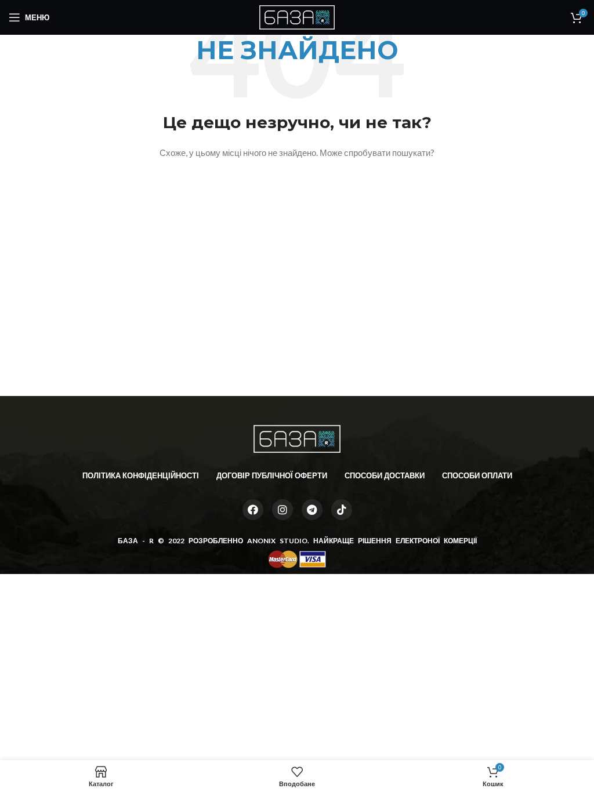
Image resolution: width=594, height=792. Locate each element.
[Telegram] (312, 509)
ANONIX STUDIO (277, 540)
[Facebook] (252, 509)
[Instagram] (282, 509)
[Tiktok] (341, 509)
